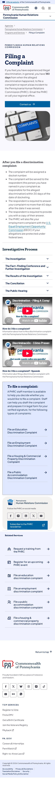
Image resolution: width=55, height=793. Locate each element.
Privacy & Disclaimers (24, 769)
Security (26, 771)
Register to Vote (10, 710)
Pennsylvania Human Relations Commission (20, 16)
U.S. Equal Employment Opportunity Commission (30, 226)
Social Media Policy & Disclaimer (15, 774)
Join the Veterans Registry (15, 725)
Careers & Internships (13, 743)
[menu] (49, 8)
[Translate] (36, 8)
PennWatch (8, 748)
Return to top (42, 652)
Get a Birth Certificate (13, 720)
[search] (43, 8)
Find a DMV (7, 715)
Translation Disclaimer (11, 771)
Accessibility (7, 769)
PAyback (6, 730)
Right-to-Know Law (12, 753)
